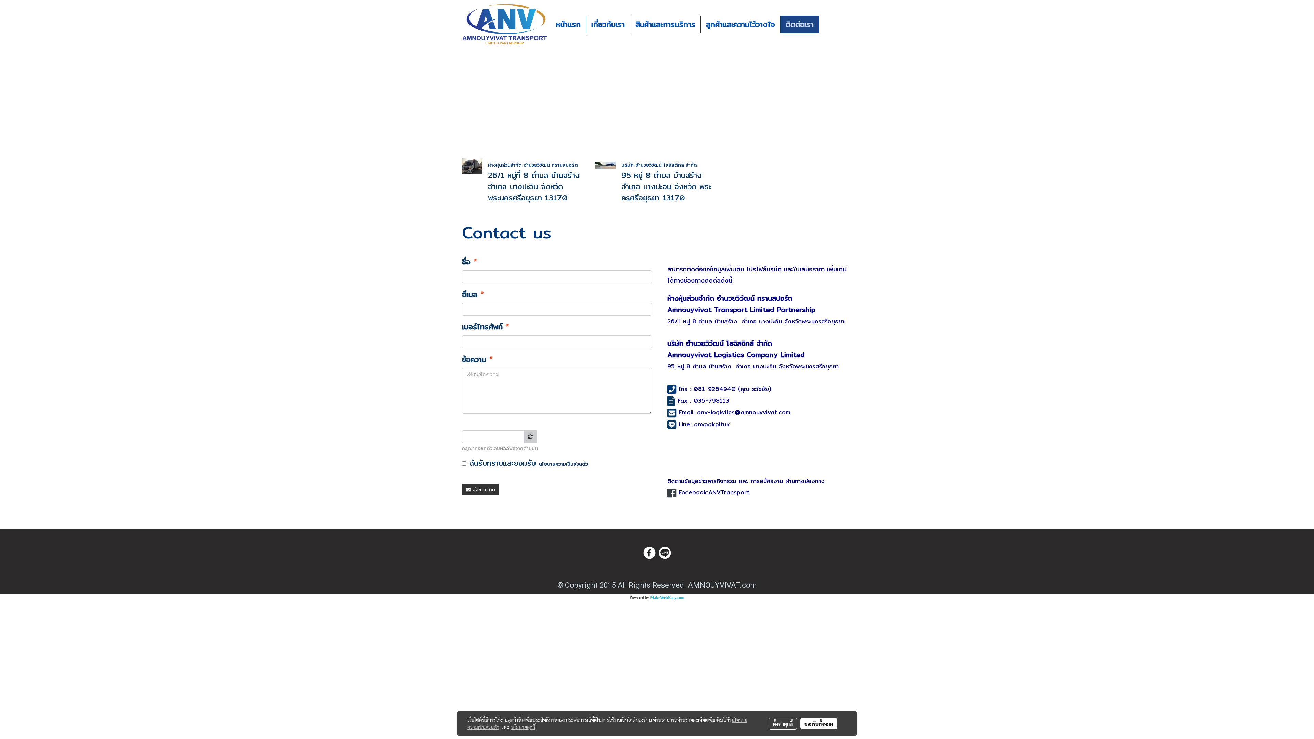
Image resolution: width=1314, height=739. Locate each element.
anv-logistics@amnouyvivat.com (743, 412)
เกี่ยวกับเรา (608, 24)
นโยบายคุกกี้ (523, 727)
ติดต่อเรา (800, 24)
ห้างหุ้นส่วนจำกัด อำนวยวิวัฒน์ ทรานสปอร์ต (533, 165)
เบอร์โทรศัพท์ (485, 327)
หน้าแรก (568, 24)
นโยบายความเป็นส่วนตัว (563, 464)
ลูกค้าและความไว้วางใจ (740, 24)
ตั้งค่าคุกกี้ (783, 724)
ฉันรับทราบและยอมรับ (527, 463)
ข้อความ (477, 359)
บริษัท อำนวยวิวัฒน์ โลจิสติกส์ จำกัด (659, 165)
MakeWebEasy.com (667, 597)
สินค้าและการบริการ (665, 24)
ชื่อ (469, 262)
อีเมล (473, 294)
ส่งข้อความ (483, 489)
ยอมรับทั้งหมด (818, 724)
